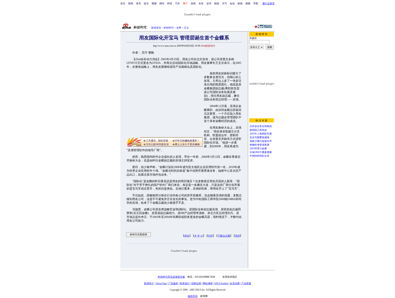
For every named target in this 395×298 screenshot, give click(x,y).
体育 (138, 3)
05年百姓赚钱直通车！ (187, 140)
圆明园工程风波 (258, 130)
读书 (208, 3)
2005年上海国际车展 (261, 133)
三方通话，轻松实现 (157, 140)
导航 (255, 3)
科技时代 (169, 27)
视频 (154, 3)
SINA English (221, 283)
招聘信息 (196, 283)
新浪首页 (156, 27)
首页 (122, 3)
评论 (186, 235)
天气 (224, 3)
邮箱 (240, 3)
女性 (201, 3)
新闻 (130, 3)
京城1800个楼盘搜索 (261, 152)
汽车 (177, 3)
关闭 (237, 235)
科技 (169, 3)
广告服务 (173, 283)
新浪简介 (149, 283)
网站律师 (208, 283)
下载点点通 (224, 235)
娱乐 (146, 3)
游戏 (193, 3)
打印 (210, 235)
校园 (216, 3)
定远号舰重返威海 (259, 137)
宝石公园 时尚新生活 (157, 144)
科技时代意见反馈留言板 (171, 276)
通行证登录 (268, 3)
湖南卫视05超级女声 (261, 141)
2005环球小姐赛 (258, 148)
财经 (161, 3)
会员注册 (235, 283)
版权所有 (193, 296)
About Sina (161, 283)
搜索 (247, 3)
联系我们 (185, 283)
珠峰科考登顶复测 (259, 144)
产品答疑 (246, 283)
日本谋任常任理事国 (261, 126)
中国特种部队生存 (259, 155)
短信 (232, 3)
